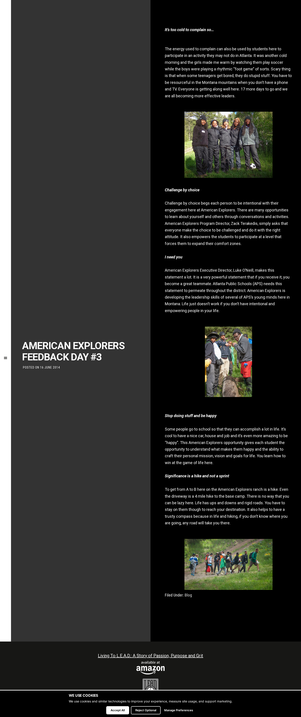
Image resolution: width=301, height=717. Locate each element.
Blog (188, 595)
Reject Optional (145, 710)
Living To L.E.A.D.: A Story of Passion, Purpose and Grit (150, 655)
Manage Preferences (178, 710)
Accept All (118, 710)
